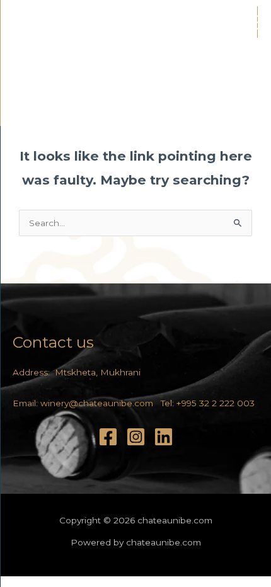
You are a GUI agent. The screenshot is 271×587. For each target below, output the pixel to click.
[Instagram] (136, 437)
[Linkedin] (163, 437)
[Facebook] (108, 437)
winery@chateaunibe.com (96, 403)
